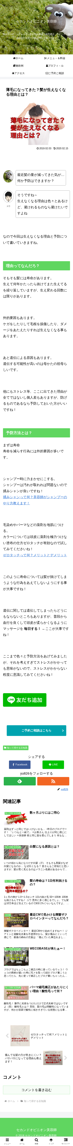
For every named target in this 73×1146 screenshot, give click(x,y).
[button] (65, 744)
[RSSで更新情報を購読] (53, 781)
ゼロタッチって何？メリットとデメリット (35, 555)
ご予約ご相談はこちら (36, 730)
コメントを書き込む (36, 1090)
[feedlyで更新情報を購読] (20, 781)
